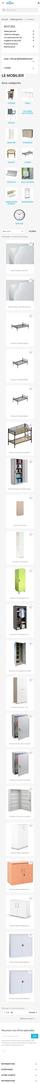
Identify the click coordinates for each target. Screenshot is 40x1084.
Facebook (3, 1051)
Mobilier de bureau (11, 203)
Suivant (33, 1012)
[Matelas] (11, 173)
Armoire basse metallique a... (20, 962)
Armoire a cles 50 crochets (20, 780)
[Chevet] (11, 154)
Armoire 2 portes (20, 525)
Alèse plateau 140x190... (20, 270)
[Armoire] (11, 134)
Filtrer (32, 231)
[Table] (27, 94)
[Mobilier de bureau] (11, 193)
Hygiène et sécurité (12, 40)
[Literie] (27, 154)
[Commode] (27, 134)
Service (19, 223)
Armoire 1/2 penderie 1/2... (20, 598)
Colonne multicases (27, 112)
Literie (27, 162)
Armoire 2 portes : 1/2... (20, 707)
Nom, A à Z (13, 231)
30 (12, 1012)
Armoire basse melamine (20, 853)
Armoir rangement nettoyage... (20, 489)
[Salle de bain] (27, 173)
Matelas (11, 182)
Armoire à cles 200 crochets (20, 744)
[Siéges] (11, 114)
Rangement (27, 202)
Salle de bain (27, 182)
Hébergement (10, 31)
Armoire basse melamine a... (20, 889)
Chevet (11, 162)
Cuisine (11, 103)
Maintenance (9, 47)
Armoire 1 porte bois (20, 562)
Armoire (11, 142)
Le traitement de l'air (13, 37)
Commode (27, 142)
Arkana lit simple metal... (20, 343)
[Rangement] (27, 193)
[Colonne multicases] (27, 108)
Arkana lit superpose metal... (20, 452)
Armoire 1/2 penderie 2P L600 (20, 671)
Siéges (11, 123)
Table (27, 103)
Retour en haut (28, 1018)
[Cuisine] (11, 94)
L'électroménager (11, 34)
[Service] (19, 215)
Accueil (9, 26)
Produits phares (11, 44)
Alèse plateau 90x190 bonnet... (20, 307)
